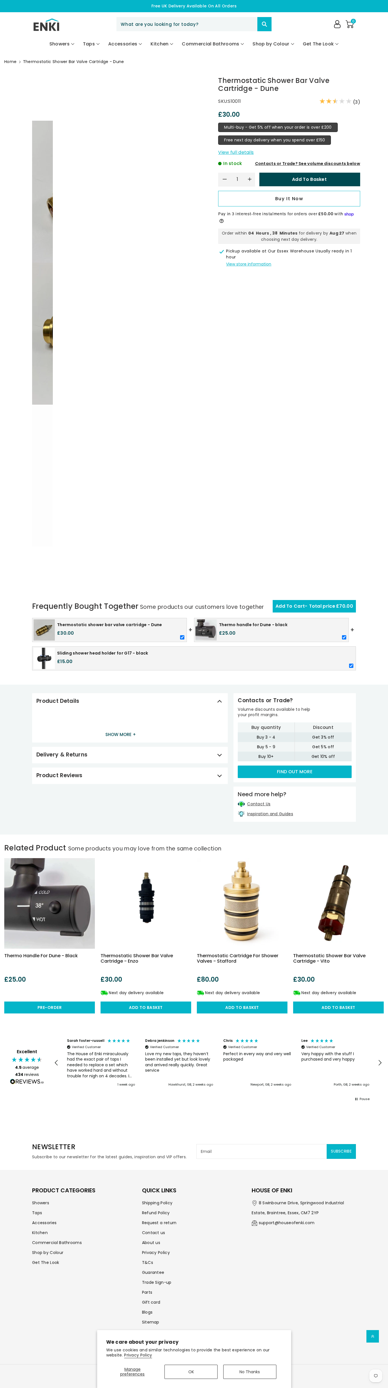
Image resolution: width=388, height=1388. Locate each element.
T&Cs (147, 1262)
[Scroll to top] (372, 1336)
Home (10, 61)
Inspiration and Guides (270, 814)
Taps (37, 1213)
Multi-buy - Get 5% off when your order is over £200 (277, 127)
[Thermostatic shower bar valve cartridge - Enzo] (146, 903)
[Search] (264, 24)
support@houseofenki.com (287, 1223)
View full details (236, 152)
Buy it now (289, 198)
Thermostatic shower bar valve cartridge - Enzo (137, 958)
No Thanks (249, 1372)
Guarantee (153, 1272)
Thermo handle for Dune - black (41, 955)
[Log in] (337, 24)
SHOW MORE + (120, 734)
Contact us (153, 1233)
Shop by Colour (47, 1252)
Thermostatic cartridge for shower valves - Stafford (237, 958)
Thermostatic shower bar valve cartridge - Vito (329, 958)
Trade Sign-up (157, 1282)
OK (191, 1372)
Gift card (151, 1302)
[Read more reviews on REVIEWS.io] (27, 1082)
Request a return (159, 1223)
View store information (248, 264)
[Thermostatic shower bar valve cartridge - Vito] (338, 903)
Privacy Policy (138, 1355)
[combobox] (193, 24)
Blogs (147, 1312)
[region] (218, 1063)
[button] (349, 24)
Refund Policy (156, 1213)
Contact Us (258, 804)
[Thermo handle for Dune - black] (49, 903)
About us (151, 1242)
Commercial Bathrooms (57, 1242)
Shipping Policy (157, 1203)
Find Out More (294, 771)
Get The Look (45, 1262)
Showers (40, 1203)
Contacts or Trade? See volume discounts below (307, 163)
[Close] (247, 24)
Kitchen (40, 1233)
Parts (147, 1292)
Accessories (44, 1223)
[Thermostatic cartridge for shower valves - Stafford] (242, 903)
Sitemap (150, 1322)
